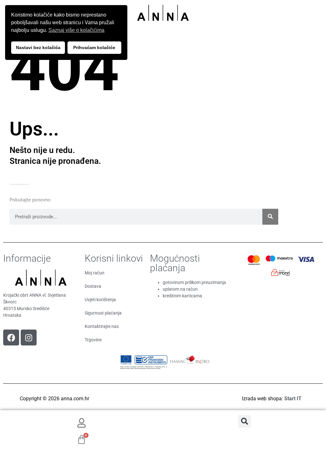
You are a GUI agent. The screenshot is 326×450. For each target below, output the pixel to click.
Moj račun (94, 272)
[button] (244, 421)
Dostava (93, 286)
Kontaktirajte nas (102, 326)
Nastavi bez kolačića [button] (38, 47)
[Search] (270, 217)
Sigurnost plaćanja (103, 313)
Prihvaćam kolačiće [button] (94, 47)
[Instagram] (29, 337)
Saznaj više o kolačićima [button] (76, 30)
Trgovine (93, 339)
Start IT (292, 399)
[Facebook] (11, 337)
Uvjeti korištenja (100, 299)
